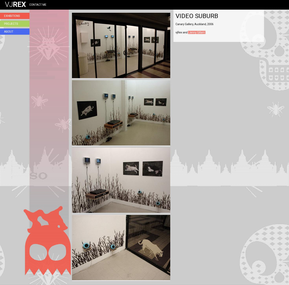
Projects (11, 23)
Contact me (37, 4)
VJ (15, 4)
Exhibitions (12, 15)
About (8, 31)
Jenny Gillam (197, 32)
